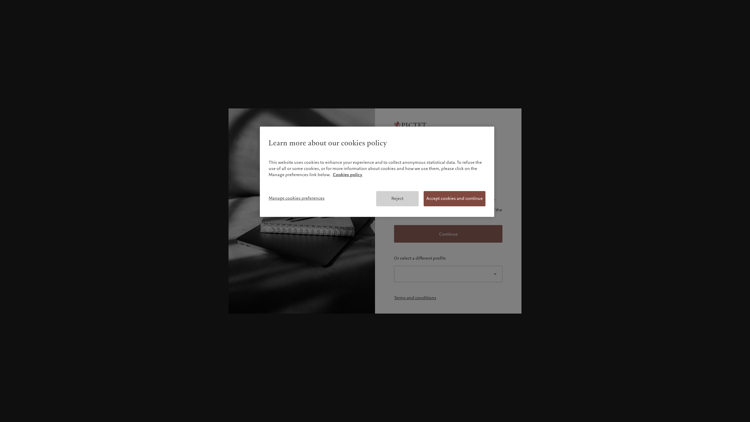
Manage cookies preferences (297, 198)
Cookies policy (347, 175)
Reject (397, 198)
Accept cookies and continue (454, 198)
